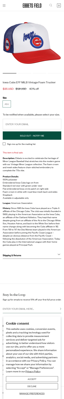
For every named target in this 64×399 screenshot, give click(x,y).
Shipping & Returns (12, 255)
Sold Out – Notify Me (32, 135)
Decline (32, 386)
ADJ (8, 105)
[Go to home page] (32, 5)
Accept (32, 379)
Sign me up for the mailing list (21, 144)
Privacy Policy (32, 371)
